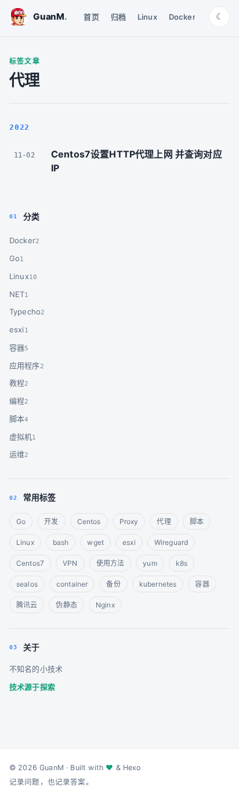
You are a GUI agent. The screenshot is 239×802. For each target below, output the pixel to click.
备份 (113, 584)
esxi (16, 329)
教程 (16, 382)
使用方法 (110, 563)
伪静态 (66, 604)
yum (150, 563)
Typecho (25, 311)
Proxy (129, 521)
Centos (89, 521)
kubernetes (158, 584)
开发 (51, 521)
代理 (164, 521)
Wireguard (171, 542)
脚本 (16, 418)
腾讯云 (26, 604)
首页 (91, 16)
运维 (16, 454)
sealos (27, 584)
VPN (70, 563)
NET (16, 294)
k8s (181, 563)
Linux (147, 16)
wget (95, 542)
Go (14, 258)
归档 (118, 16)
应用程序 (24, 365)
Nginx (105, 604)
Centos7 (30, 563)
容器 (16, 347)
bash (61, 542)
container (72, 584)
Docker (182, 16)
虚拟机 (20, 436)
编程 (16, 400)
